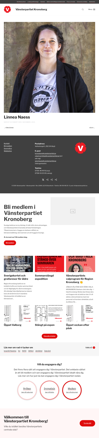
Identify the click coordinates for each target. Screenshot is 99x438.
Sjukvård (47, 351)
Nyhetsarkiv (92, 1)
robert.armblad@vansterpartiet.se (47, 156)
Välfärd (30, 351)
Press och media (71, 1)
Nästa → (92, 127)
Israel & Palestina (10, 351)
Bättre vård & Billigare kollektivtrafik (56, 1)
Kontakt (7, 143)
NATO (24, 351)
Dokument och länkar (82, 1)
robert (15, 122)
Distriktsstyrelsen (21, 1)
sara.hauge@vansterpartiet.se (45, 161)
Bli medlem (8, 146)
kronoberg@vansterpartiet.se (45, 153)
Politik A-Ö (89, 347)
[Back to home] (7, 9)
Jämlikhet (38, 351)
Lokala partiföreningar (33, 1)
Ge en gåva (8, 148)
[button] (83, 9)
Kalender (43, 1)
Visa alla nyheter (49, 336)
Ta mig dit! (87, 423)
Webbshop (8, 151)
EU (19, 351)
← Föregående (9, 127)
